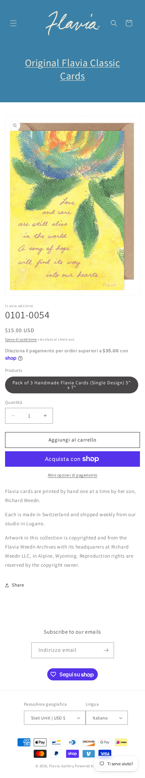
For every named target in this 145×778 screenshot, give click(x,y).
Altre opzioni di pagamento (72, 475)
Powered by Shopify (92, 766)
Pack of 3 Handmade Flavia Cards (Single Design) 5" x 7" (71, 385)
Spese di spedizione (21, 339)
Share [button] (18, 585)
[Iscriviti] (106, 650)
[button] (13, 23)
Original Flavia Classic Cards (72, 69)
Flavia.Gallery (61, 766)
